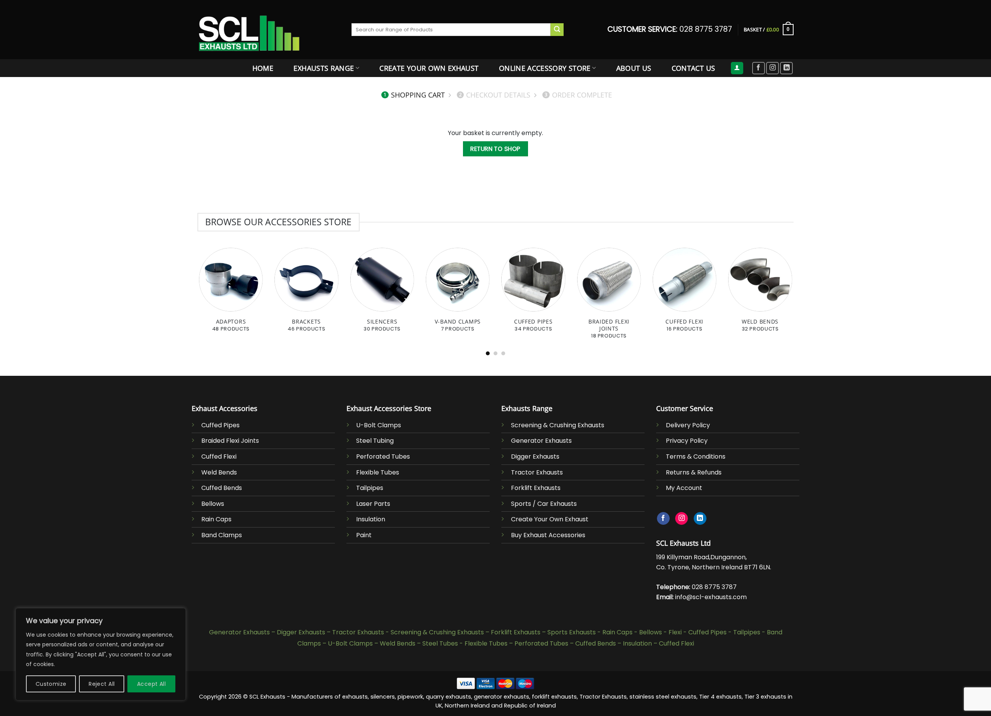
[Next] (776, 271)
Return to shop (495, 149)
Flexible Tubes (377, 472)
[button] (737, 68)
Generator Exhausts (541, 440)
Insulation (370, 519)
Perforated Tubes (383, 456)
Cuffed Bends (221, 487)
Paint (364, 535)
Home (262, 68)
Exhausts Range (323, 68)
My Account (684, 487)
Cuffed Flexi (219, 456)
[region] (100, 654)
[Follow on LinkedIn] (786, 68)
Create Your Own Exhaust (428, 68)
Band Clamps (221, 535)
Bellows (212, 503)
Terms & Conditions (695, 456)
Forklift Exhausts (536, 487)
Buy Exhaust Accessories (548, 535)
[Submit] (557, 29)
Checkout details (495, 95)
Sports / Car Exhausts (544, 503)
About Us (634, 68)
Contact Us (693, 68)
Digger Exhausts (535, 456)
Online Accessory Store (545, 68)
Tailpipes (369, 487)
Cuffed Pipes (220, 425)
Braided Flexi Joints (230, 440)
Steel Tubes (440, 643)
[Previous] (215, 271)
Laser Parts (373, 503)
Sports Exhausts (571, 632)
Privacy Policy (687, 440)
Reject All (102, 684)
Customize (51, 684)
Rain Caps (216, 519)
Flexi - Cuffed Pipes (698, 632)
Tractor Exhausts (537, 472)
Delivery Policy (688, 425)
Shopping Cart (414, 95)
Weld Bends (219, 472)
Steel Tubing (375, 440)
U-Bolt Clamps (378, 425)
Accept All (151, 684)
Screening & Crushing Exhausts (557, 425)
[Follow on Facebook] (758, 68)
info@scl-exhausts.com (711, 597)
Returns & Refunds (694, 472)
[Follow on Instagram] (772, 68)
